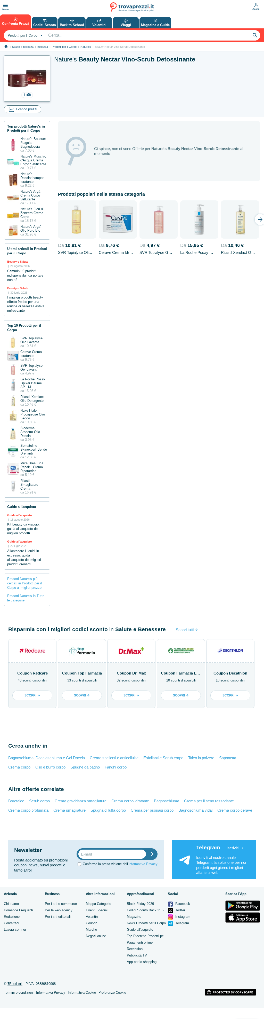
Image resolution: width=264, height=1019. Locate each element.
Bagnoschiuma (166, 801)
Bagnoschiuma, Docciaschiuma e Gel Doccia (46, 758)
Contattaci (11, 923)
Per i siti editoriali (58, 917)
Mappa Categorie (98, 904)
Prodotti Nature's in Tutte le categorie (25, 598)
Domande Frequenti (18, 910)
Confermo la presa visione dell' (120, 864)
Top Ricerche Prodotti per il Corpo (152, 936)
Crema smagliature (69, 810)
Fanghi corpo (116, 767)
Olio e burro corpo (50, 767)
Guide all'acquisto (140, 929)
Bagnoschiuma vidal (195, 810)
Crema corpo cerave (234, 810)
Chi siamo (11, 904)
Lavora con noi (15, 929)
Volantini (92, 917)
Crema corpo (19, 767)
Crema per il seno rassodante (209, 801)
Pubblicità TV (137, 955)
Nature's (85, 46)
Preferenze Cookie (112, 992)
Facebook (182, 904)
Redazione (12, 917)
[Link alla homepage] (6, 47)
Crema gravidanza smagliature (80, 801)
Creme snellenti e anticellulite (114, 758)
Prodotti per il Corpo (64, 46)
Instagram (182, 917)
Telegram (181, 923)
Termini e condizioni (19, 992)
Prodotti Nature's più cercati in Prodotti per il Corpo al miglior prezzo (24, 583)
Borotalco (16, 801)
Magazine (134, 917)
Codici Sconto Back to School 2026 (153, 910)
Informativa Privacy (143, 864)
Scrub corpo (39, 801)
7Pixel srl (14, 984)
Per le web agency (58, 910)
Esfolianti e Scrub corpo (163, 758)
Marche (91, 929)
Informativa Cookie (82, 992)
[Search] (255, 35)
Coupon (91, 923)
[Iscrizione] (153, 854)
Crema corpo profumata (28, 810)
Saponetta (227, 758)
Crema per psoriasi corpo (152, 810)
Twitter (179, 910)
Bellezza (42, 46)
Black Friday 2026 (140, 904)
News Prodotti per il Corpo (146, 923)
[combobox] (24, 35)
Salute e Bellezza (23, 46)
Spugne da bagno (85, 767)
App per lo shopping (141, 962)
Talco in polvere (201, 758)
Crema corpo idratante (130, 801)
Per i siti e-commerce (61, 904)
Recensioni (135, 949)
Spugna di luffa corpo (108, 810)
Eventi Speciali (97, 910)
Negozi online (96, 936)
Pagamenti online (140, 942)
